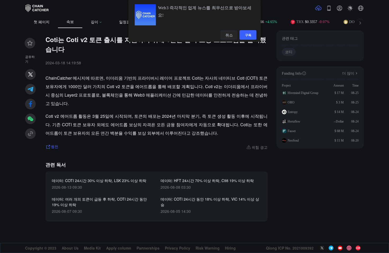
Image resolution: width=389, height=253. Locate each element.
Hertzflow (294, 121)
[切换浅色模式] (350, 8)
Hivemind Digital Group (303, 93)
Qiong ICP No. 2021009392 (290, 248)
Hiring (230, 248)
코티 (288, 52)
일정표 (124, 22)
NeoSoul (293, 140)
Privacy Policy (177, 248)
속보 (70, 22)
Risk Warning (208, 248)
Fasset (292, 131)
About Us (70, 248)
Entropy (293, 112)
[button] (361, 8)
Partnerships (148, 248)
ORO (291, 102)
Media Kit (92, 248)
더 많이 (348, 73)
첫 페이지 (41, 22)
